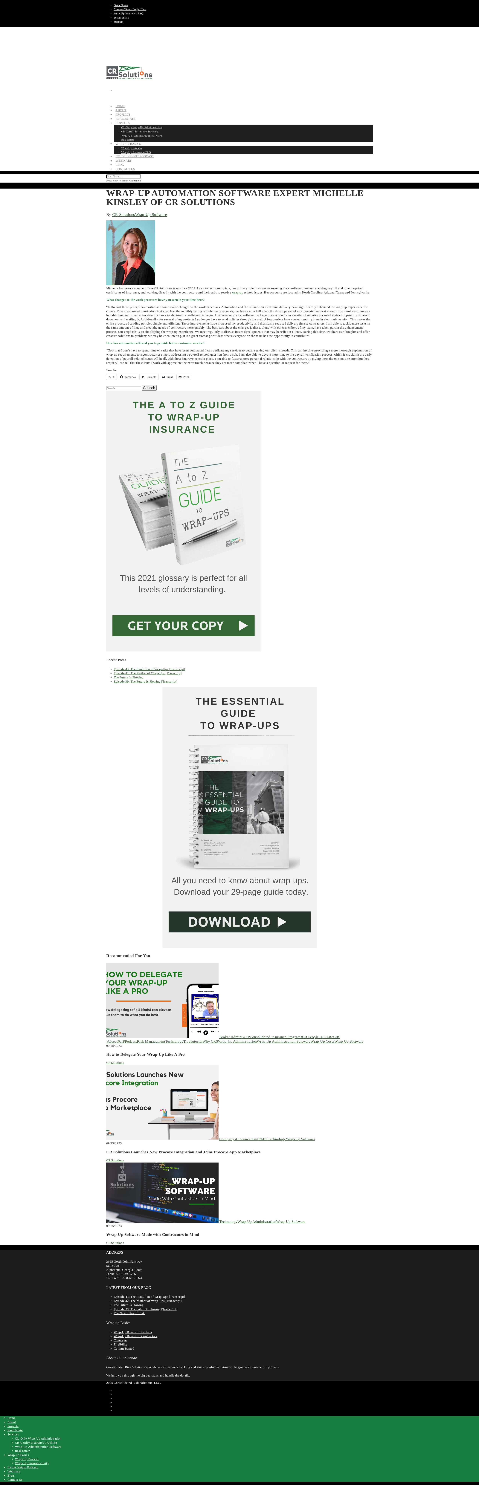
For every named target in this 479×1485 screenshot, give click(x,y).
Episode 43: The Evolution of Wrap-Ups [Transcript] (149, 669)
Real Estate (15, 1430)
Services (13, 1434)
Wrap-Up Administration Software (141, 135)
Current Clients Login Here (130, 9)
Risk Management (151, 1041)
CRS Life (326, 1037)
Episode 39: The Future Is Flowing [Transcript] (146, 681)
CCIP (245, 1037)
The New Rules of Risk (129, 1313)
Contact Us (125, 169)
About (11, 1422)
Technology (174, 1041)
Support (118, 21)
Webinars (13, 1471)
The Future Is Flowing (129, 677)
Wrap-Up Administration (237, 1041)
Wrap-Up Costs (322, 1041)
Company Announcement (238, 1139)
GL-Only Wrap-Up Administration (141, 127)
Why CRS (210, 1041)
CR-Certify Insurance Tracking (139, 131)
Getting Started (124, 1348)
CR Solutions (123, 214)
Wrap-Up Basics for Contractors (135, 1336)
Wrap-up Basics (18, 1455)
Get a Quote (121, 5)
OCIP (120, 1041)
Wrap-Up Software (151, 214)
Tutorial (196, 1041)
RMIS (263, 1139)
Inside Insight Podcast (135, 156)
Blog (10, 1475)
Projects (13, 1426)
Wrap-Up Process (131, 148)
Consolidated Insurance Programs (276, 1037)
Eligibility (121, 1344)
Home (11, 1418)
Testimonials (121, 17)
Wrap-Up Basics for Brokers (133, 1332)
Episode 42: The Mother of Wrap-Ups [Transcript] (148, 673)
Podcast (131, 1041)
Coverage (120, 1340)
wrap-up (237, 292)
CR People (310, 1037)
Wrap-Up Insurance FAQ (129, 13)
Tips (186, 1041)
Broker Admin (230, 1037)
